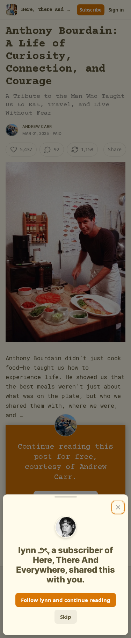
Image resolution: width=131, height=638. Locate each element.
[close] (118, 507)
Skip (65, 616)
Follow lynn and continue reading (65, 599)
